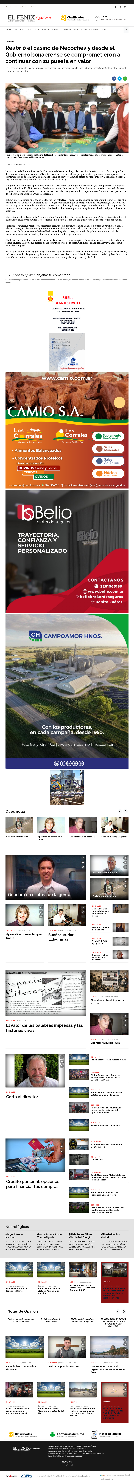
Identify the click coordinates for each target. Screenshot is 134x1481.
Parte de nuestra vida (104, 896)
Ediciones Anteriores (31, 7)
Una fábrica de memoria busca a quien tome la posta (113, 839)
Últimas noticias (16, 30)
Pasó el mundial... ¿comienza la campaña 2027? (20, 1320)
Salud (76, 30)
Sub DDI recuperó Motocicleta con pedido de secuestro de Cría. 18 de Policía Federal (108, 1177)
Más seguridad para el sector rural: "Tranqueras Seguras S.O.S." (82, 1287)
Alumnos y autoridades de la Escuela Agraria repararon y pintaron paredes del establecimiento (114, 1293)
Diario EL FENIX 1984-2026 (99, 942)
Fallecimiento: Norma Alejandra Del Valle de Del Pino (51, 1410)
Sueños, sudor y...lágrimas (83, 837)
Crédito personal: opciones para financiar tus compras (32, 1184)
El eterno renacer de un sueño (101, 928)
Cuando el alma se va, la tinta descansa (100, 957)
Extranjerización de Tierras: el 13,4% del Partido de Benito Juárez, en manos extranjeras (113, 1413)
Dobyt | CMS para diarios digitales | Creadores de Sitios (114, 1475)
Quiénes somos (12, 7)
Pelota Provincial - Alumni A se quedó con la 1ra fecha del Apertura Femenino (106, 1110)
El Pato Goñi (97, 1160)
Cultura (93, 30)
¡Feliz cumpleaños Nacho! (63, 1366)
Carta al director (22, 1096)
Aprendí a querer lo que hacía (24, 936)
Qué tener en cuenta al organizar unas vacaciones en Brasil (108, 1369)
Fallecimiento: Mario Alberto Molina (109, 1060)
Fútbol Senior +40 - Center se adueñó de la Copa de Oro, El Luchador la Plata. (105, 1077)
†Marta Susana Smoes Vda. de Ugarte (49, 1236)
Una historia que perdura (50, 837)
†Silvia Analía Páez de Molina (105, 1125)
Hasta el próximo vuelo (105, 872)
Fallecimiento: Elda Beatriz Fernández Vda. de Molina (104, 1193)
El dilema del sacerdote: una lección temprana (82, 1320)
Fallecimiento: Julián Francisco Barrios (16, 1289)
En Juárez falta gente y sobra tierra (52, 1320)
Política (56, 30)
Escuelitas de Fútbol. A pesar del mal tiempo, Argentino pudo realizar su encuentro (107, 1210)
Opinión (67, 30)
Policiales (43, 30)
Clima (84, 30)
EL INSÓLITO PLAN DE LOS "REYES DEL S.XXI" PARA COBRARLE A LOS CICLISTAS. (113, 1322)
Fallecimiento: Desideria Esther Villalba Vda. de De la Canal (106, 1093)
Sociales (31, 30)
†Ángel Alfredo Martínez (14, 1236)
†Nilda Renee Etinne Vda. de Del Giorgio (80, 1236)
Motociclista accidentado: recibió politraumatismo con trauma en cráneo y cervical (83, 1412)
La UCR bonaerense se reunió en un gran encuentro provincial (17, 1410)
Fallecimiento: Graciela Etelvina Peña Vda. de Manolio (49, 1290)
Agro (103, 30)
